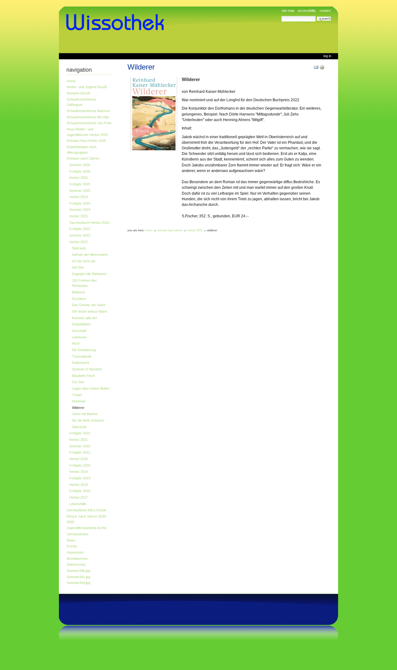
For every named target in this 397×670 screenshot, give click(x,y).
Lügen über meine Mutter (90, 388)
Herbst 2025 (78, 177)
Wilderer (78, 408)
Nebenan (79, 401)
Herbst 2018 (78, 485)
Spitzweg (79, 248)
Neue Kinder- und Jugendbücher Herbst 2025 (87, 132)
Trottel (77, 395)
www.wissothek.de (117, 22)
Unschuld (79, 331)
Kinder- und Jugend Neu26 (87, 87)
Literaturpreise (77, 534)
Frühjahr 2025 (79, 184)
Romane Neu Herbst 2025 (86, 141)
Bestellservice (77, 558)
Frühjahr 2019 (79, 478)
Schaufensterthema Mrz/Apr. (88, 117)
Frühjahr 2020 (79, 465)
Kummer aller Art (84, 318)
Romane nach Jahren (83, 158)
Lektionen (79, 337)
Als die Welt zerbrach (88, 420)
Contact (325, 10)
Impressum (75, 552)
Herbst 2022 (78, 242)
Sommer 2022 (79, 446)
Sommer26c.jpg (78, 577)
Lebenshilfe (77, 504)
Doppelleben (81, 324)
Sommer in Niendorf (87, 369)
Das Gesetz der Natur (88, 305)
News (71, 540)
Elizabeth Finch (83, 376)
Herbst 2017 (78, 497)
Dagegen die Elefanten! (89, 274)
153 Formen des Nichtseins (84, 283)
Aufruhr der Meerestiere (90, 254)
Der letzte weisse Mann (89, 311)
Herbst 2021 (78, 439)
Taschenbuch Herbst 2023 (89, 222)
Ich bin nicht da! (84, 261)
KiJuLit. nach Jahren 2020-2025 (87, 519)
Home (71, 81)
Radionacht (80, 362)
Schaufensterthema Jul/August (81, 102)
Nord (75, 343)
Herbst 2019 (78, 471)
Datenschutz (76, 564)
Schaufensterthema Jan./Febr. (89, 123)
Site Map (288, 10)
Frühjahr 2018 (79, 491)
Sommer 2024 (79, 209)
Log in (327, 56)
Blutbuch (78, 292)
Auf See (78, 267)
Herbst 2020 (78, 459)
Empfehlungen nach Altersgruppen (81, 149)
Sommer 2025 (79, 190)
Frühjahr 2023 (79, 229)
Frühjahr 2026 (79, 171)
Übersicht (79, 427)
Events (72, 546)
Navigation (79, 70)
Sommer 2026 (79, 165)
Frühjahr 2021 (79, 452)
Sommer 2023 (79, 235)
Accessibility (307, 10)
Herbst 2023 (78, 216)
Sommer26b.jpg (78, 571)
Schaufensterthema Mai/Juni (88, 111)
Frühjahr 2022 (79, 433)
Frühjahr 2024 (79, 203)
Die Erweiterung (84, 350)
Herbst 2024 (78, 197)
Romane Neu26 (78, 93)
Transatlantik (81, 356)
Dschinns (79, 299)
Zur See (78, 382)
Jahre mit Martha (84, 414)
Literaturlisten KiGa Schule (86, 510)
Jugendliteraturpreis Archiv (87, 528)
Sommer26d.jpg (78, 583)
